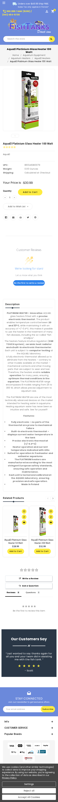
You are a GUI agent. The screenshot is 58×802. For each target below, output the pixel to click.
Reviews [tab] (11, 592)
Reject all (29, 790)
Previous (48, 498)
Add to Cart (16, 551)
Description (12, 304)
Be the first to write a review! (29, 283)
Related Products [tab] (13, 498)
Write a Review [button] (30, 578)
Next (53, 498)
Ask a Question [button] (30, 585)
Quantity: (7, 191)
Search (51, 39)
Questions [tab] (31, 592)
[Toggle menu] (5, 3)
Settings (29, 784)
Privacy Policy (9, 777)
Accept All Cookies (29, 797)
